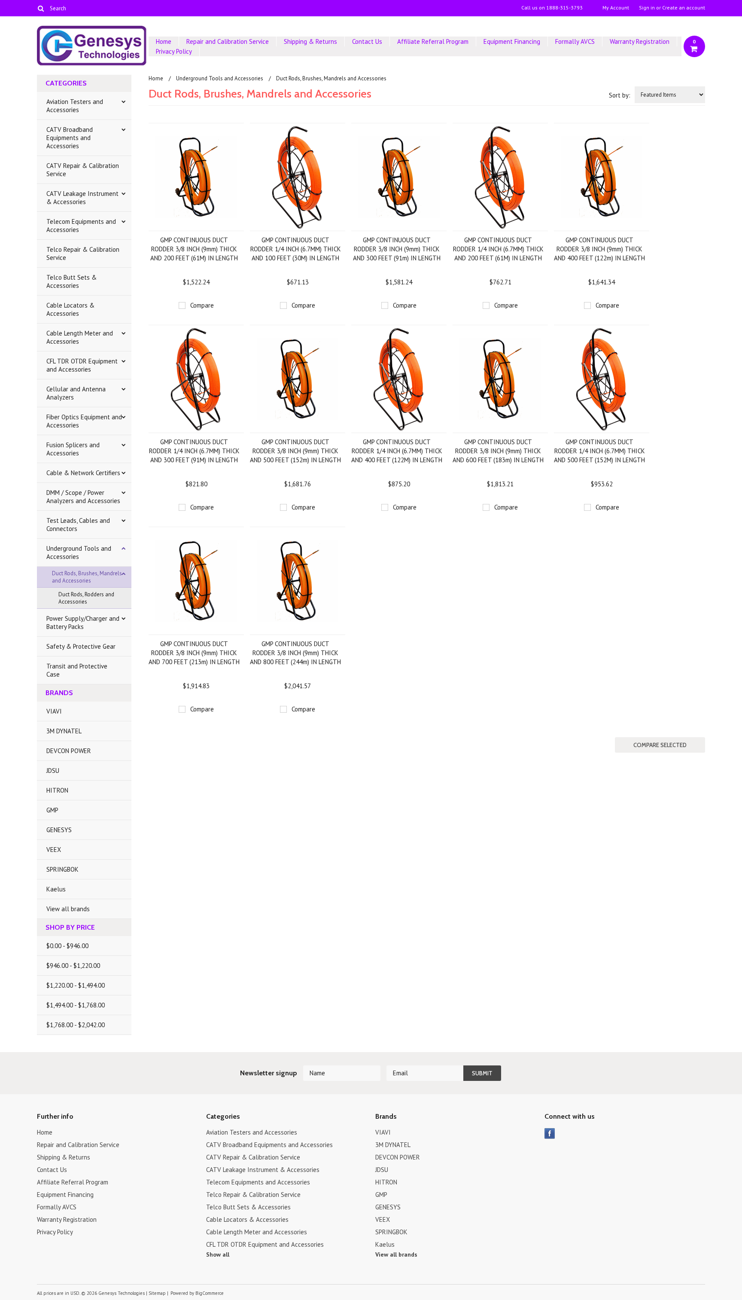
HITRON (57, 790)
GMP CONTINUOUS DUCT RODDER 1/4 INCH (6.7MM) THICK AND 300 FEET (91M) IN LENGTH (194, 451)
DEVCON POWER (68, 751)
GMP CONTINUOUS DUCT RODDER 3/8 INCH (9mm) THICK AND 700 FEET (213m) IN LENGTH (194, 653)
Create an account (683, 8)
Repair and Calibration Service (227, 41)
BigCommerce (209, 1293)
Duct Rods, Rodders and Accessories (86, 598)
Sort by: (619, 95)
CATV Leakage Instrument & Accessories (82, 197)
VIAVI (54, 711)
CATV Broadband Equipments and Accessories (69, 137)
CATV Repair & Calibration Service (82, 170)
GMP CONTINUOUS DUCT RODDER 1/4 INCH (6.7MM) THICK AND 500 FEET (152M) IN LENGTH (599, 451)
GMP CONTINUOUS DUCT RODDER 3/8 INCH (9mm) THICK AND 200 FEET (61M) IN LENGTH (194, 249)
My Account (615, 8)
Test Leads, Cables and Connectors (78, 524)
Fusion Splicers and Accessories (73, 449)
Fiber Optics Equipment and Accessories (84, 421)
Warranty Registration (639, 41)
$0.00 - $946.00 (67, 946)
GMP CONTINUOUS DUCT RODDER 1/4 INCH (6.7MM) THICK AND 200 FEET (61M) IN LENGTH (498, 249)
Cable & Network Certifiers (83, 473)
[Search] (40, 8)
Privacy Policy (174, 51)
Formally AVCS (575, 41)
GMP (52, 810)
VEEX (53, 849)
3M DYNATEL (64, 731)
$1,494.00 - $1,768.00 (75, 1005)
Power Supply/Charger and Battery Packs (82, 622)
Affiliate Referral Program (432, 41)
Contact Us (367, 41)
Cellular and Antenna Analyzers (76, 393)
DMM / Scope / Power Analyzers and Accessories (83, 496)
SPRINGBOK (62, 869)
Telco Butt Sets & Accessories (71, 281)
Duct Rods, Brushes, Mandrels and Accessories (87, 577)
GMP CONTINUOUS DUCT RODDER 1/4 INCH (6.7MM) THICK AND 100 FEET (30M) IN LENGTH (295, 249)
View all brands (68, 909)
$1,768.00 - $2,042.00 (75, 1025)
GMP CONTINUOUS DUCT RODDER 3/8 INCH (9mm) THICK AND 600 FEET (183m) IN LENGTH (498, 451)
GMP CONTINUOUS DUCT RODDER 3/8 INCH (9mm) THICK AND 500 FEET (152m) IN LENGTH (295, 451)
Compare (202, 305)
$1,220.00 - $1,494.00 (75, 985)
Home (163, 41)
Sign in (647, 8)
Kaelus (56, 889)
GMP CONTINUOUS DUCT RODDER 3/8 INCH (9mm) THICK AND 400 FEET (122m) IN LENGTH (599, 249)
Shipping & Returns (310, 41)
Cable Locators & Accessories (70, 309)
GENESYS (59, 830)
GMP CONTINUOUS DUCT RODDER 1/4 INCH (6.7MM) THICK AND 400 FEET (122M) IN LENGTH (396, 451)
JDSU (52, 770)
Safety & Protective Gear (81, 646)
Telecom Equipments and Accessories (81, 225)
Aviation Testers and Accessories (74, 106)
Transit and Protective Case (76, 670)
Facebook (549, 1133)
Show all (217, 1254)
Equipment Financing (512, 41)
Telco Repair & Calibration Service (82, 253)
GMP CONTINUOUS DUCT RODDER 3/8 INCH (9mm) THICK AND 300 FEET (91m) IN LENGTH (397, 249)
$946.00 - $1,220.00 (73, 965)
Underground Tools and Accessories (78, 552)
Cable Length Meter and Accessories (79, 337)
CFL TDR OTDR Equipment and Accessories (82, 365)
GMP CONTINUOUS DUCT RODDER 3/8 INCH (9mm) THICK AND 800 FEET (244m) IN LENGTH (295, 653)
